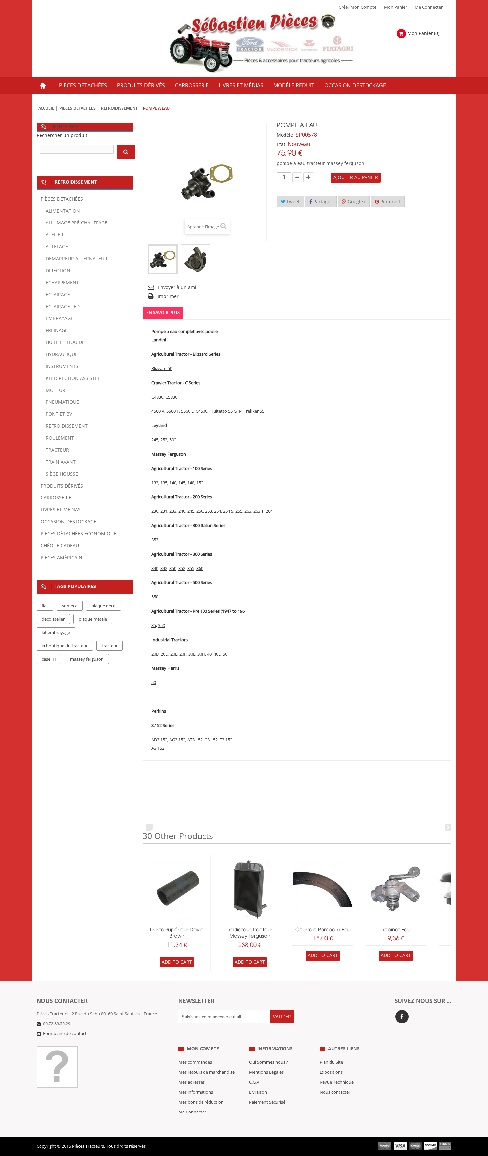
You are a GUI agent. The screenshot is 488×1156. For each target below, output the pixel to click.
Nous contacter (335, 1092)
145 (181, 483)
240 (181, 511)
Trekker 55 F (256, 411)
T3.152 (226, 740)
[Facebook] (402, 1016)
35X (161, 625)
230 (154, 511)
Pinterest (389, 202)
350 (172, 568)
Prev (149, 827)
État (281, 144)
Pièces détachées (77, 108)
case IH (49, 659)
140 (172, 483)
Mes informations (195, 1092)
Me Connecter (429, 7)
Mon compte (203, 1049)
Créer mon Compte (357, 7)
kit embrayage (56, 632)
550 (154, 597)
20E (173, 654)
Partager (322, 202)
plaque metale (93, 619)
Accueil (46, 108)
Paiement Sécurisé (267, 1102)
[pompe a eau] (162, 259)
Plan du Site (331, 1062)
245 (154, 440)
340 (154, 568)
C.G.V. (254, 1082)
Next (448, 827)
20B (155, 654)
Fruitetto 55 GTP (225, 411)
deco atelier (53, 619)
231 (163, 511)
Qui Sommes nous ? (268, 1062)
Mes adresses (191, 1082)
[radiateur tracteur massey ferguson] (249, 889)
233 (172, 511)
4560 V (157, 411)
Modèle (285, 135)
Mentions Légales (266, 1072)
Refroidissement (119, 108)
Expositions (331, 1072)
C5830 (171, 397)
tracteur (110, 646)
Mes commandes (195, 1062)
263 (247, 511)
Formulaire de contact (65, 1033)
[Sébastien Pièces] (274, 43)
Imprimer (168, 296)
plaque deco (103, 606)
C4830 (157, 397)
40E (217, 654)
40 (209, 654)
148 (190, 483)
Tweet (292, 202)
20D (164, 654)
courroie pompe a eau (323, 930)
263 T (258, 511)
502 (172, 440)
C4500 (201, 411)
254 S (228, 511)
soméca (69, 606)
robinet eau (395, 930)
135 (163, 483)
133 (154, 483)
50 (225, 654)
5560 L (187, 411)
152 (199, 483)
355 (190, 568)
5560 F (172, 411)
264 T (271, 511)
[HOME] (43, 85)
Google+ (356, 202)
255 (238, 511)
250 (199, 511)
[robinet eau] (396, 889)
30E (191, 654)
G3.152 (211, 740)
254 (217, 511)
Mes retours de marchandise (206, 1072)
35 (153, 625)
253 (163, 440)
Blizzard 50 (161, 368)
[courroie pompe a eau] (322, 889)
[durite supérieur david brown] (176, 889)
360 (199, 568)
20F (182, 654)
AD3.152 (159, 740)
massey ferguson (87, 659)
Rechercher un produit (62, 135)
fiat (45, 606)
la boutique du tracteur (65, 646)
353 (154, 540)
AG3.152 (177, 740)
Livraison (258, 1092)
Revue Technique (337, 1082)
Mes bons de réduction (201, 1102)
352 (181, 568)
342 (163, 568)
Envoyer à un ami (177, 287)
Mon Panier (395, 7)
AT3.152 (195, 740)
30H (201, 654)
